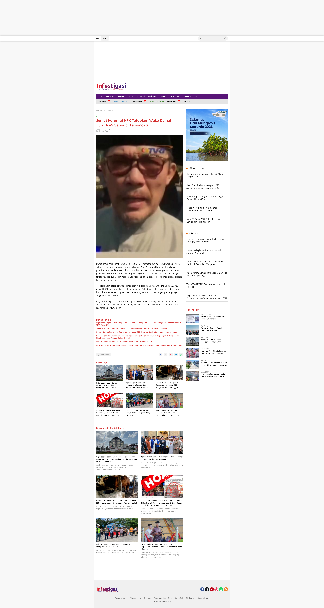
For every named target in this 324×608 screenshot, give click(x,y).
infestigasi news (107, 130)
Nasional (121, 96)
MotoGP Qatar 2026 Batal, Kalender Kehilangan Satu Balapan (203, 220)
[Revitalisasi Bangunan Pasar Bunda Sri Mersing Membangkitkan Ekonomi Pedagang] (192, 318)
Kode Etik (179, 598)
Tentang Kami (121, 598)
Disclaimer (190, 598)
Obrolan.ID (102, 101)
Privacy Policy (135, 598)
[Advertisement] (76, 18)
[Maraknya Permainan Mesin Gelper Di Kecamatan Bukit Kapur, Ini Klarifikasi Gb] (192, 376)
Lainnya (186, 96)
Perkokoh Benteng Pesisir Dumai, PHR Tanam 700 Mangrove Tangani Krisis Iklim (214, 329)
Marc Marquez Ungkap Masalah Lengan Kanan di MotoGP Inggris (205, 198)
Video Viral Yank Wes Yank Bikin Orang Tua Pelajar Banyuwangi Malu (206, 274)
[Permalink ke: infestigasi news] (98, 130)
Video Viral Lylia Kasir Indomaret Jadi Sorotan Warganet (203, 251)
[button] (225, 38)
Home (100, 96)
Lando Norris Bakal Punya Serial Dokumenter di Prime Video (201, 209)
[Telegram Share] (176, 354)
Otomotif (141, 96)
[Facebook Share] (160, 354)
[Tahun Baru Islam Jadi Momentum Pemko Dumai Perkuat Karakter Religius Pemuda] (139, 373)
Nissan (187, 101)
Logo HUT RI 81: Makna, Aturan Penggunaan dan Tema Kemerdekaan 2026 (206, 296)
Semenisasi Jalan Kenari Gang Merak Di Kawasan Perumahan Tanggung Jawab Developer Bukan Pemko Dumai (214, 364)
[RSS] (226, 589)
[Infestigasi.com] (111, 86)
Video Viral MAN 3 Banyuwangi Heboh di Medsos (205, 285)
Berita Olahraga (157, 101)
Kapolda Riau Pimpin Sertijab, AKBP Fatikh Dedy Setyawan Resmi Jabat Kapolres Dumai (213, 352)
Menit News (172, 101)
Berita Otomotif (120, 101)
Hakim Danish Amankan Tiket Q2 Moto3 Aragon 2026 (205, 175)
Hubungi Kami (203, 598)
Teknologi (175, 96)
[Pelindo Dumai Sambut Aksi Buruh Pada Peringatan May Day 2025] (139, 400)
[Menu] (98, 38)
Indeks (104, 38)
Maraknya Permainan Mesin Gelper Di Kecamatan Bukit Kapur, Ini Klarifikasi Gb (213, 375)
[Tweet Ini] (165, 354)
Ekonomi (163, 96)
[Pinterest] (212, 589)
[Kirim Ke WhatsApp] (181, 354)
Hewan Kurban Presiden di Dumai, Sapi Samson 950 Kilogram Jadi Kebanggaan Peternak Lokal (136, 332)
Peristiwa (110, 96)
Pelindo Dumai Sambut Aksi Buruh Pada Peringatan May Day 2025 (124, 341)
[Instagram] (216, 589)
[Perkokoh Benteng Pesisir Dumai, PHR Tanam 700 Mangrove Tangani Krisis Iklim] (192, 330)
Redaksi (147, 598)
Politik (131, 96)
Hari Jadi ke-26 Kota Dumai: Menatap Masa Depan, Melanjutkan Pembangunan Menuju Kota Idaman (139, 345)
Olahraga (152, 96)
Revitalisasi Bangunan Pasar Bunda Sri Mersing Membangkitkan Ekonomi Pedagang (213, 317)
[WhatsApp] (221, 589)
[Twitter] (207, 589)
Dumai (99, 116)
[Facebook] (202, 589)
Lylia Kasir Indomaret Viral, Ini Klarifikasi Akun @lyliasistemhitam (205, 240)
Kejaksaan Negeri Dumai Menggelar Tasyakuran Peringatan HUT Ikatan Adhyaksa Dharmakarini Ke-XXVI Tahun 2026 (139, 324)
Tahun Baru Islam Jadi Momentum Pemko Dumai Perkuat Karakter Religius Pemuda (131, 328)
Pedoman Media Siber (163, 598)
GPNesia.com (137, 101)
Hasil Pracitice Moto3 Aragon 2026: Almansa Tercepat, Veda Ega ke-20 (203, 186)
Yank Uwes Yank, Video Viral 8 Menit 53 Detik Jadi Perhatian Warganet (204, 263)
